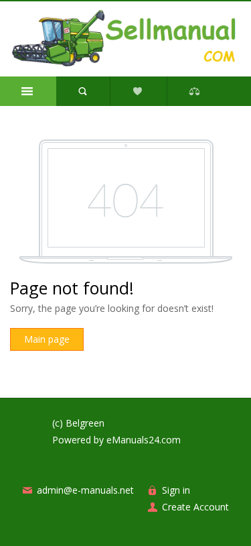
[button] (28, 91)
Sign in (176, 490)
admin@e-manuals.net (85, 490)
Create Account (195, 506)
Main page (47, 339)
